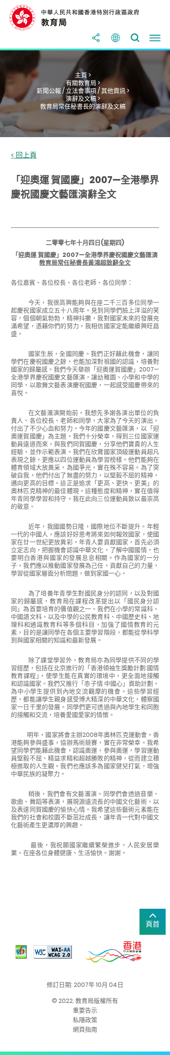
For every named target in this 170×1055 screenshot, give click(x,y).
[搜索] (135, 37)
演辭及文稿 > (83, 98)
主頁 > (83, 75)
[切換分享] (95, 37)
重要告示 (85, 1010)
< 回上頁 (24, 155)
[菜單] (154, 37)
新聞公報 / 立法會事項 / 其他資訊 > (83, 91)
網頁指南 (85, 1029)
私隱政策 (85, 1020)
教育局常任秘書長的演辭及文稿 (83, 106)
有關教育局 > (83, 83)
